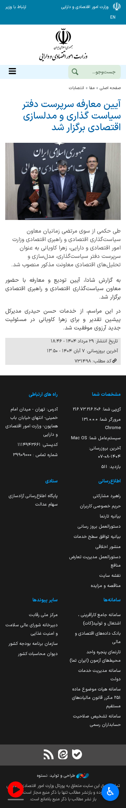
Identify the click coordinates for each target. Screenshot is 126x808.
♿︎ (110, 791)
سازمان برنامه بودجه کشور (33, 643)
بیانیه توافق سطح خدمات (97, 536)
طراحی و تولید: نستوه (56, 776)
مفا (91, 88)
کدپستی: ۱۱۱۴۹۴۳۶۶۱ (38, 444)
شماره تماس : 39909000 (35, 455)
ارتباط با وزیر (15, 7)
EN (112, 17)
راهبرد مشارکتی (107, 496)
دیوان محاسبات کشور (38, 653)
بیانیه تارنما (110, 516)
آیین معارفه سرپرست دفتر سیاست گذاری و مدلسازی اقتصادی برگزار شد (71, 116)
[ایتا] (63, 755)
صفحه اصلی (110, 88)
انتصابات (76, 88)
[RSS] (49, 755)
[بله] (77, 755)
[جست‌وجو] (74, 72)
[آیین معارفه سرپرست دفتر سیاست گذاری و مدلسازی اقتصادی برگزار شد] (63, 181)
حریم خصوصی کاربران (100, 506)
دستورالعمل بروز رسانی (99, 526)
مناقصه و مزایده (106, 585)
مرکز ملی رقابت (43, 615)
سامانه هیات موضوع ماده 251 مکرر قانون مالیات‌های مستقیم (96, 697)
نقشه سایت (110, 575)
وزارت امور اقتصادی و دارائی (63, 45)
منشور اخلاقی (108, 546)
